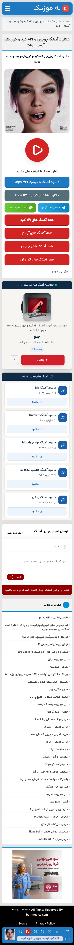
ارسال (17, 577)
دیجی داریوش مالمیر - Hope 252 (48, 832)
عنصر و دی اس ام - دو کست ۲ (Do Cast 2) (43, 652)
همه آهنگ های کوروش (37, 259)
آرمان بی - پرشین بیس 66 (53, 644)
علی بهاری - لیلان (58, 659)
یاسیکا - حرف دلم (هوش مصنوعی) (47, 682)
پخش (40, 360)
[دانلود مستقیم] (14, 359)
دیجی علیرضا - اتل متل (54, 824)
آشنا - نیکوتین (59, 802)
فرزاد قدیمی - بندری (56, 727)
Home (23, 923)
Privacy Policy (45, 923)
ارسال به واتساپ (17, 208)
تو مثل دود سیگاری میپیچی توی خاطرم (45, 637)
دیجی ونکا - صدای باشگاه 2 (51, 719)
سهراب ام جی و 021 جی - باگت (50, 772)
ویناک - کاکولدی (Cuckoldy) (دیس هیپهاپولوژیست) (36, 674)
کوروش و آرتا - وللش (55, 757)
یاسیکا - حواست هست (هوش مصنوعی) (44, 779)
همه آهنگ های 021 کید (37, 220)
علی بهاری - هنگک (57, 787)
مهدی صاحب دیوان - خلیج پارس (49, 697)
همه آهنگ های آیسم (37, 233)
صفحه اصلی (63, 22)
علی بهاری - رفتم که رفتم (53, 704)
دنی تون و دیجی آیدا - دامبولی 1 (49, 809)
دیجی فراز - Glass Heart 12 (52, 839)
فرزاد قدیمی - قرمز (57, 742)
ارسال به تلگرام (51, 208)
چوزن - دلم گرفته (57, 712)
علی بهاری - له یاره (57, 794)
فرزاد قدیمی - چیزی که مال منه (49, 734)
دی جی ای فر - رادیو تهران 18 (51, 817)
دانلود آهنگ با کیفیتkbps (37, 182)
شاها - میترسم (59, 667)
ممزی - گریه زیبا (58, 689)
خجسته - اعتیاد (59, 749)
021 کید (49, 22)
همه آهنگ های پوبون (37, 246)
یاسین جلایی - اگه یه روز (53, 618)
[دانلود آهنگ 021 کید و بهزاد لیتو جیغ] (37, 307)
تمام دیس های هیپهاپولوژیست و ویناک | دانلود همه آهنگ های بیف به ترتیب (37, 627)
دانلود (35, 402)
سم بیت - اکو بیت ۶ (56, 764)
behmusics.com (37, 914)
